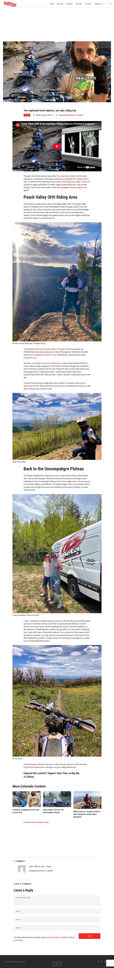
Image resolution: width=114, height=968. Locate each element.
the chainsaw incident (66, 176)
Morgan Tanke (30, 187)
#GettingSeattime (37, 767)
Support (88, 4)
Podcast (69, 4)
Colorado (27, 822)
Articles (60, 4)
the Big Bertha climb (41, 355)
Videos (51, 4)
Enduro (34, 822)
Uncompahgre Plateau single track (72, 187)
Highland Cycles (51, 475)
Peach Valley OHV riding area (62, 181)
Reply (49, 866)
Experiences (72, 115)
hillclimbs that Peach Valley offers (41, 349)
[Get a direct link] (28, 181)
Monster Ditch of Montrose (49, 363)
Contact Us (98, 4)
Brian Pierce (48, 115)
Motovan (78, 4)
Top (57, 963)
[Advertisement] (57, 24)
